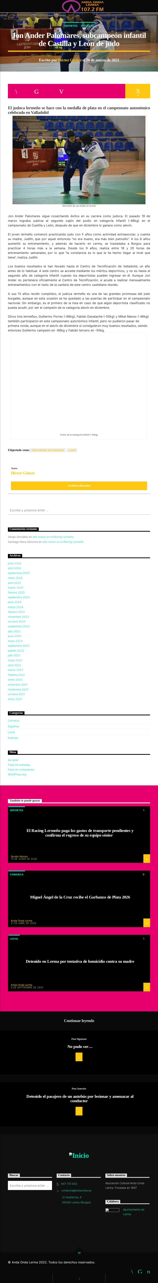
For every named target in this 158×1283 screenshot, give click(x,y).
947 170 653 (69, 1183)
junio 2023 (14, 636)
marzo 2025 (15, 587)
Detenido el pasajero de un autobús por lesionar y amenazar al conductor (80, 1098)
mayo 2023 (15, 640)
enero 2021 (15, 699)
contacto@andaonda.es (76, 1190)
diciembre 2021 (18, 684)
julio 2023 (14, 631)
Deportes (71, 25)
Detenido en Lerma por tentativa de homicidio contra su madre (80, 961)
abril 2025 (14, 582)
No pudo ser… (79, 1046)
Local (11, 732)
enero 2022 (15, 679)
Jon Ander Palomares (47, 450)
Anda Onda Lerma (21, 920)
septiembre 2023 (19, 626)
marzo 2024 (15, 607)
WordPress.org (17, 774)
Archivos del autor (79, 485)
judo (72, 450)
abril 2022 (14, 665)
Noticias (87, 25)
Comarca (13, 720)
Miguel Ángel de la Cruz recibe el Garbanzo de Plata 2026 (80, 897)
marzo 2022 (15, 670)
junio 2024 (14, 602)
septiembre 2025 (18, 573)
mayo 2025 (15, 577)
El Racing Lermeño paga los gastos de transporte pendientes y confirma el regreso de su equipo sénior (80, 833)
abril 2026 (14, 568)
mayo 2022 (15, 660)
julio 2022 (14, 655)
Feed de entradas (19, 764)
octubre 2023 (16, 621)
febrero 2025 (16, 592)
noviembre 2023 (18, 616)
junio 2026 (14, 563)
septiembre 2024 (19, 597)
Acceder (13, 760)
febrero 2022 (16, 674)
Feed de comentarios (21, 769)
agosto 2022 (16, 650)
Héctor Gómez (70, 60)
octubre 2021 (16, 694)
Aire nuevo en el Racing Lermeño (53, 536)
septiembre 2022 (19, 645)
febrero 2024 (16, 611)
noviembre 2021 (18, 689)
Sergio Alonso (19, 856)
